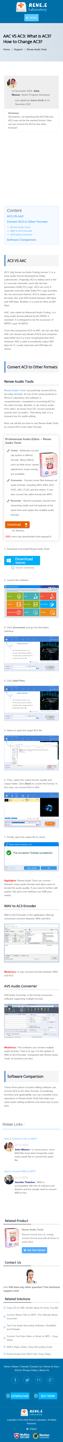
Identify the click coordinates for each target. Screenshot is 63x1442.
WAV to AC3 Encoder (21, 231)
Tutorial (24, 1366)
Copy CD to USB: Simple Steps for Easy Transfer (33, 1307)
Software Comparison (21, 239)
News (15, 1366)
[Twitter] (27, 1380)
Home (7, 1366)
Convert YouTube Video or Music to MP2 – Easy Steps (32, 1338)
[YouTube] (39, 1380)
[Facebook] (15, 1380)
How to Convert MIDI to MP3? (20, 1171)
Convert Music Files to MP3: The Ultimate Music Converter (32, 1316)
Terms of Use (51, 1366)
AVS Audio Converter (21, 234)
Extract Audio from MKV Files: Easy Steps (29, 1354)
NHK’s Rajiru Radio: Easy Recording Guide (29, 1347)
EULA (18, 1370)
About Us (44, 1370)
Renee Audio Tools (20, 227)
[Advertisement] (31, 172)
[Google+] (50, 1380)
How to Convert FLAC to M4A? (20, 1138)
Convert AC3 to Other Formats (27, 221)
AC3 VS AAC (15, 216)
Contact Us (36, 1366)
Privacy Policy (30, 1370)
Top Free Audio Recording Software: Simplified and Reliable (31, 1327)
